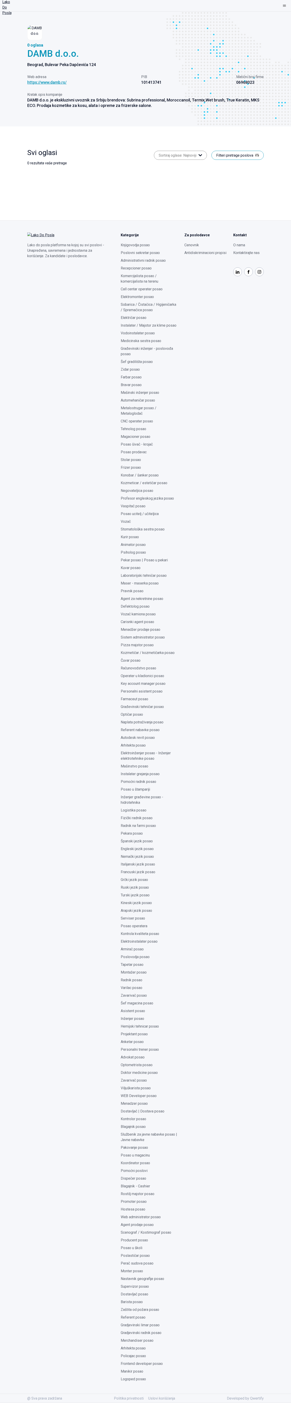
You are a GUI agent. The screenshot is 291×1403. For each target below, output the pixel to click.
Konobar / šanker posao (140, 475)
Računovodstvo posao (138, 668)
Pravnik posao (132, 591)
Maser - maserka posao (140, 583)
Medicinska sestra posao (141, 341)
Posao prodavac (134, 452)
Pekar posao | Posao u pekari (144, 560)
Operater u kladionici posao (142, 676)
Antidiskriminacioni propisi (205, 253)
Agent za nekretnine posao (142, 599)
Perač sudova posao (137, 1263)
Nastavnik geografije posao (142, 1279)
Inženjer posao (132, 1018)
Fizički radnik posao (137, 818)
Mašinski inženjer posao (140, 392)
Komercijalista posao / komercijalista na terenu (139, 279)
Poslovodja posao (135, 957)
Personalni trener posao (140, 1049)
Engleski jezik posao (137, 849)
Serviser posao (133, 918)
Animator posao (133, 544)
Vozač (126, 521)
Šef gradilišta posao (137, 362)
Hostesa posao (133, 1209)
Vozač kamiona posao (138, 614)
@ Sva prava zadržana (44, 1398)
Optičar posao (132, 714)
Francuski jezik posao (138, 872)
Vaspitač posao (133, 506)
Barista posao (132, 1302)
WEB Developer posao (139, 1096)
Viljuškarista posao (136, 1088)
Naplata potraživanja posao (142, 722)
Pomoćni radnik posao (138, 781)
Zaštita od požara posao (140, 1309)
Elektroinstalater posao (139, 941)
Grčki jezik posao (134, 880)
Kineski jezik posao (136, 903)
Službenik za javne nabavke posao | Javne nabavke (149, 1137)
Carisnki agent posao (137, 622)
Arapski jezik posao (136, 910)
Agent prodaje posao (137, 1225)
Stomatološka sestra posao (143, 529)
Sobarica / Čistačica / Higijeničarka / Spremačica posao (148, 307)
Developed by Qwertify (245, 1398)
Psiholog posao (133, 552)
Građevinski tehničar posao (142, 707)
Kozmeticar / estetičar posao (144, 483)
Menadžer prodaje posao (140, 629)
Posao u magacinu (135, 1155)
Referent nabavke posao (140, 730)
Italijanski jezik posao (138, 864)
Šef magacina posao (137, 1003)
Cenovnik (191, 245)
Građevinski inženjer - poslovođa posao (147, 351)
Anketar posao (132, 1042)
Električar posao (133, 318)
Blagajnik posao (133, 1126)
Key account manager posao (143, 683)
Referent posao (133, 1317)
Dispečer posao (133, 1178)
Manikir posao (132, 1371)
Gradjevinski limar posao (140, 1325)
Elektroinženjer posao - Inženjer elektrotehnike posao (146, 756)
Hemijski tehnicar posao (140, 1026)
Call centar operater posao (142, 289)
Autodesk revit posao (138, 737)
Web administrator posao (141, 1217)
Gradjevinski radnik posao (141, 1333)
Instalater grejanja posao (140, 774)
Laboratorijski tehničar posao (144, 575)
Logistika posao (133, 810)
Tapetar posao (132, 964)
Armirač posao (132, 949)
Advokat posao (133, 1057)
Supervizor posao (135, 1286)
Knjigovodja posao (135, 245)
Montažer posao (134, 972)
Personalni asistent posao (142, 691)
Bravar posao (131, 385)
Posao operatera (134, 926)
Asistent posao (133, 1011)
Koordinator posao (135, 1163)
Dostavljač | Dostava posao (142, 1111)
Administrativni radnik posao (143, 260)
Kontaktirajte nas (246, 253)
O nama (239, 245)
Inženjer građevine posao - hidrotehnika (142, 800)
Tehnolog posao (133, 429)
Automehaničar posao (138, 400)
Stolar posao (131, 460)
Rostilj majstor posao (137, 1194)
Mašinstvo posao (134, 766)
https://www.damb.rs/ (47, 82)
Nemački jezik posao (137, 856)
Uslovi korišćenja (161, 1398)
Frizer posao (131, 467)
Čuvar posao (130, 660)
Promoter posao (134, 1201)
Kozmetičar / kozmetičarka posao (148, 653)
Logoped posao (133, 1379)
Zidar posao (130, 369)
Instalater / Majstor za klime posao (148, 325)
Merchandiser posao (137, 1340)
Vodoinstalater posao (138, 333)
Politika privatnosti (129, 1398)
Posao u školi (131, 1248)
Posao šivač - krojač (137, 444)
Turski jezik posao (135, 895)
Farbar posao (131, 377)
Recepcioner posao (136, 268)
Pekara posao (132, 833)
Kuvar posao (130, 568)
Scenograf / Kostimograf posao (146, 1232)
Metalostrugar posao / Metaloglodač (138, 411)
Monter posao (132, 1271)
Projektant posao (134, 1034)
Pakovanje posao (134, 1147)
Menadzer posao (134, 1103)
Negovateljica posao (137, 490)
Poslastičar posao (135, 1255)
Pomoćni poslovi (134, 1171)
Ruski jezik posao (135, 887)
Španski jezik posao (137, 841)
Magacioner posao (135, 436)
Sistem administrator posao (143, 637)
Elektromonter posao (137, 297)
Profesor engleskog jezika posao (147, 498)
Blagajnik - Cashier (135, 1186)
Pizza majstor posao (137, 645)
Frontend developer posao (142, 1363)
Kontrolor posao (133, 1119)
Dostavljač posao (134, 1294)
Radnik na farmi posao (138, 826)
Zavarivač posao (134, 995)
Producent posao (134, 1240)
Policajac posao (133, 1356)
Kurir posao (130, 537)
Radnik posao (131, 980)
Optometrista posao (137, 1065)
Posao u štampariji (135, 789)
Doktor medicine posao (139, 1072)
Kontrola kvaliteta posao (140, 934)
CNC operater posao (137, 421)
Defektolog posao (135, 606)
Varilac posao (131, 988)
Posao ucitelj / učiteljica (140, 514)
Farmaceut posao (134, 699)
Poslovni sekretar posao (140, 253)
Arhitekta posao (133, 745)
